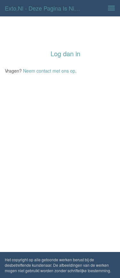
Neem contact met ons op (49, 70)
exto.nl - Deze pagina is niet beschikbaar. (46, 8)
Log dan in (65, 53)
